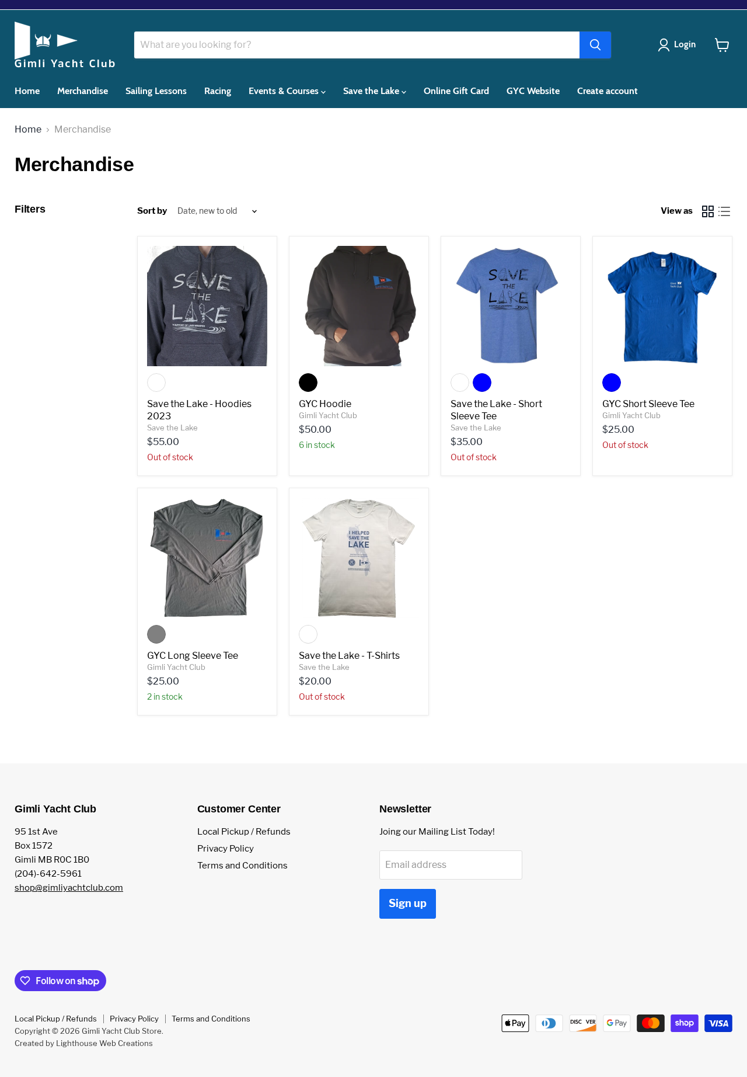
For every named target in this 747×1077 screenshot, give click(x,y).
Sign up (408, 903)
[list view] (724, 211)
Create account (607, 90)
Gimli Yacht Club (328, 415)
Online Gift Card (456, 90)
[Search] (595, 45)
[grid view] (708, 211)
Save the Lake (372, 90)
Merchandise (82, 90)
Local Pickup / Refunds (244, 831)
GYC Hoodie (325, 403)
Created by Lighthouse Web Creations (84, 1043)
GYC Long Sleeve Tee (192, 655)
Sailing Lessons (156, 90)
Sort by (152, 211)
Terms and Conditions (242, 865)
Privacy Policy (225, 848)
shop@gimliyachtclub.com (69, 888)
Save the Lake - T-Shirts (349, 655)
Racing (217, 90)
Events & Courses (285, 90)
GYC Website (533, 90)
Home (27, 90)
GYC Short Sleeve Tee (648, 403)
